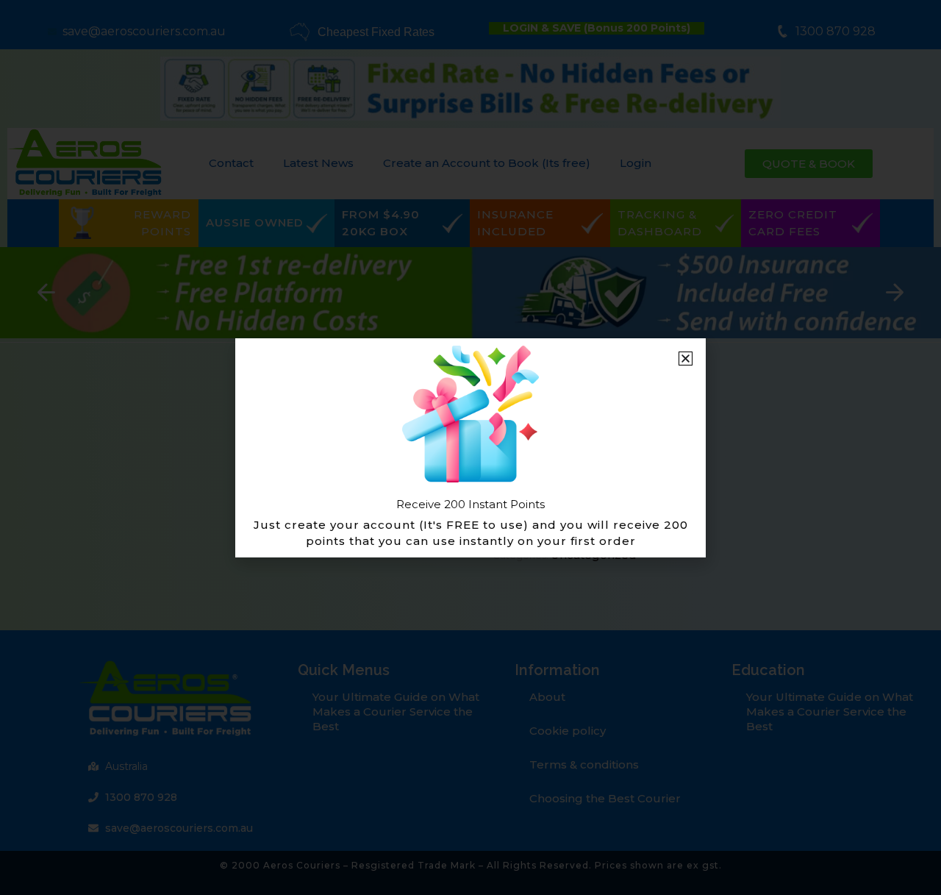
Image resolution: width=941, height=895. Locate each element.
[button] (685, 358)
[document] (470, 447)
